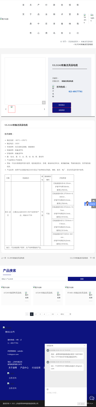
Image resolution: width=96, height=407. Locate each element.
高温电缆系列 (73, 41)
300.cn (89, 403)
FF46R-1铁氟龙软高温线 (77, 293)
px (92, 403)
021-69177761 (75, 91)
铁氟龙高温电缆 (87, 41)
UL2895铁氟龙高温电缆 (15, 258)
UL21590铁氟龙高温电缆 (79, 258)
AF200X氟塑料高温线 (12, 293)
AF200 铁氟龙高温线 (43, 293)
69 (53, 314)
